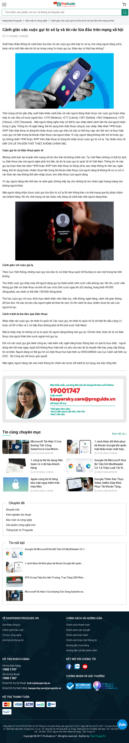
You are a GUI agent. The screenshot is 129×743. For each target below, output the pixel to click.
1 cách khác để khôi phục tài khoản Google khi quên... (54, 563)
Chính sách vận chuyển (78, 630)
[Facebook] (69, 666)
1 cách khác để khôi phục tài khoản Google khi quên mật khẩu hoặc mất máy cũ (110, 445)
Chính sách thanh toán (78, 624)
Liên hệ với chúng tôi (13, 640)
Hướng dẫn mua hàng (77, 645)
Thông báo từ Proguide (19, 530)
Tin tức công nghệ (11, 635)
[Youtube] (77, 666)
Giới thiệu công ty (11, 624)
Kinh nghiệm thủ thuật (18, 514)
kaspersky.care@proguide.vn (44, 688)
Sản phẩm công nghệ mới (20, 525)
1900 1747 (9, 669)
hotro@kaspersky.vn (38, 683)
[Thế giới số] (105, 686)
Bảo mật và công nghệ (19, 520)
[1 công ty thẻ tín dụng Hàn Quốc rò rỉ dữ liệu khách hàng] (15, 465)
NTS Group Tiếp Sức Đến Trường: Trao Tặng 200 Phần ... (55, 577)
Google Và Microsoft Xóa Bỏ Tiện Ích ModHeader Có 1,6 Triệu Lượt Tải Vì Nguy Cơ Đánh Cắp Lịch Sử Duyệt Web (110, 464)
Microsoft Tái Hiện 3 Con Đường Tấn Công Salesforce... (55, 591)
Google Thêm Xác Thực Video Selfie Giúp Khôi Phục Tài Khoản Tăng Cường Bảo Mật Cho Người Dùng (109, 483)
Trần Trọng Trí (97, 736)
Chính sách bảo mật (12, 630)
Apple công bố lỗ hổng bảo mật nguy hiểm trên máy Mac (45, 483)
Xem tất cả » (119, 433)
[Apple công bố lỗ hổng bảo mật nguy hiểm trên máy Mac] (15, 484)
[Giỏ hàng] (124, 4)
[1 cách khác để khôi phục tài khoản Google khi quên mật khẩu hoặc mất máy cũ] (14, 567)
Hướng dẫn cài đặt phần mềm (81, 650)
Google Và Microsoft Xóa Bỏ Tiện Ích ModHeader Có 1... (55, 549)
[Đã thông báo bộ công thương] (78, 686)
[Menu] (4, 4)
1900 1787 (9, 678)
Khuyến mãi (12, 509)
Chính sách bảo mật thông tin (81, 640)
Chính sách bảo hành (77, 635)
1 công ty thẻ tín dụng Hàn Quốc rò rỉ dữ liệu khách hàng (47, 464)
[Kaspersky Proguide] (64, 4)
